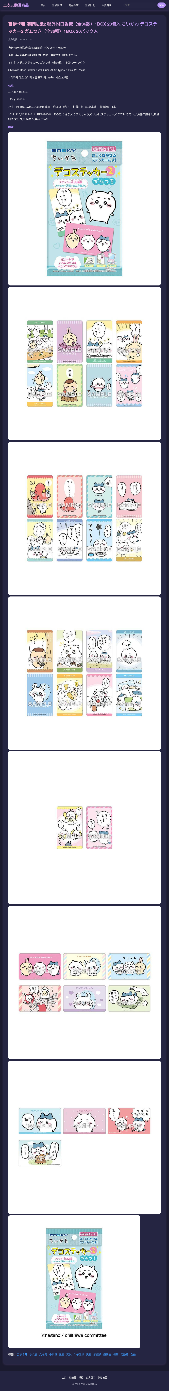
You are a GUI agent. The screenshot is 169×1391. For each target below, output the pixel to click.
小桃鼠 (53, 1354)
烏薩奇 (43, 1354)
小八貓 (33, 1354)
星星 (62, 1354)
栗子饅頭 (79, 1354)
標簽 (116, 1354)
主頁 (43, 5)
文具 (69, 1354)
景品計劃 (90, 5)
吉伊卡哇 (22, 1354)
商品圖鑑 (74, 5)
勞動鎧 (124, 1354)
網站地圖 (102, 1377)
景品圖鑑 (57, 5)
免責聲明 (107, 5)
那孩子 (97, 1354)
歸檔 (81, 1377)
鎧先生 (107, 1354)
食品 (133, 1354)
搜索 (161, 5)
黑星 (89, 1354)
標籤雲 (72, 1377)
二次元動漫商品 (16, 5)
